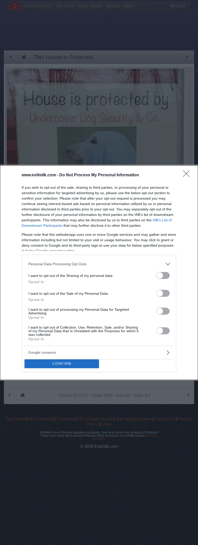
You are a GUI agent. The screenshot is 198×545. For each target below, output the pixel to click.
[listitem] (99, 264)
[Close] (188, 175)
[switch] (163, 275)
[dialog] (99, 272)
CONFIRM (61, 364)
